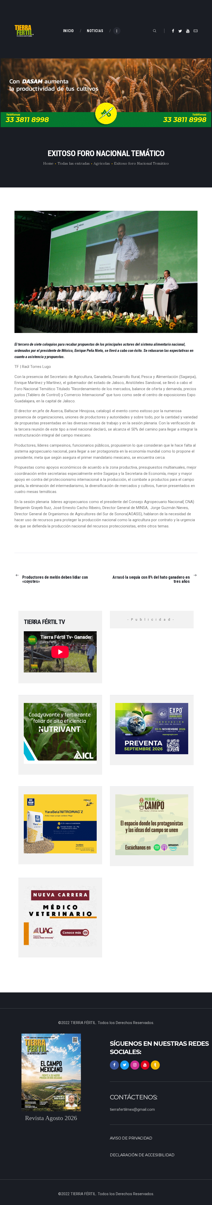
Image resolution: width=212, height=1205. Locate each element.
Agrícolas (102, 163)
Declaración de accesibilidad (142, 1155)
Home (48, 163)
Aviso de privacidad (131, 1138)
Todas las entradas (74, 163)
